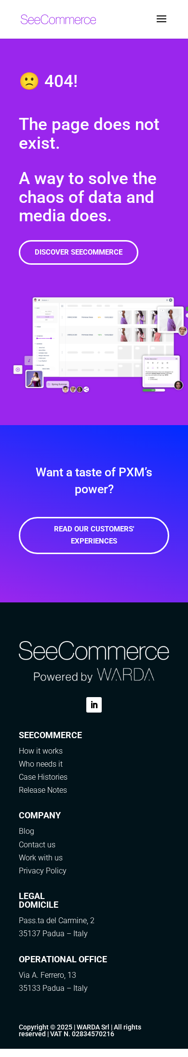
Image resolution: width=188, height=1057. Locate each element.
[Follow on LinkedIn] (94, 705)
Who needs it (41, 764)
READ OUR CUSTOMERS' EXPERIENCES (94, 535)
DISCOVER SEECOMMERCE (78, 252)
